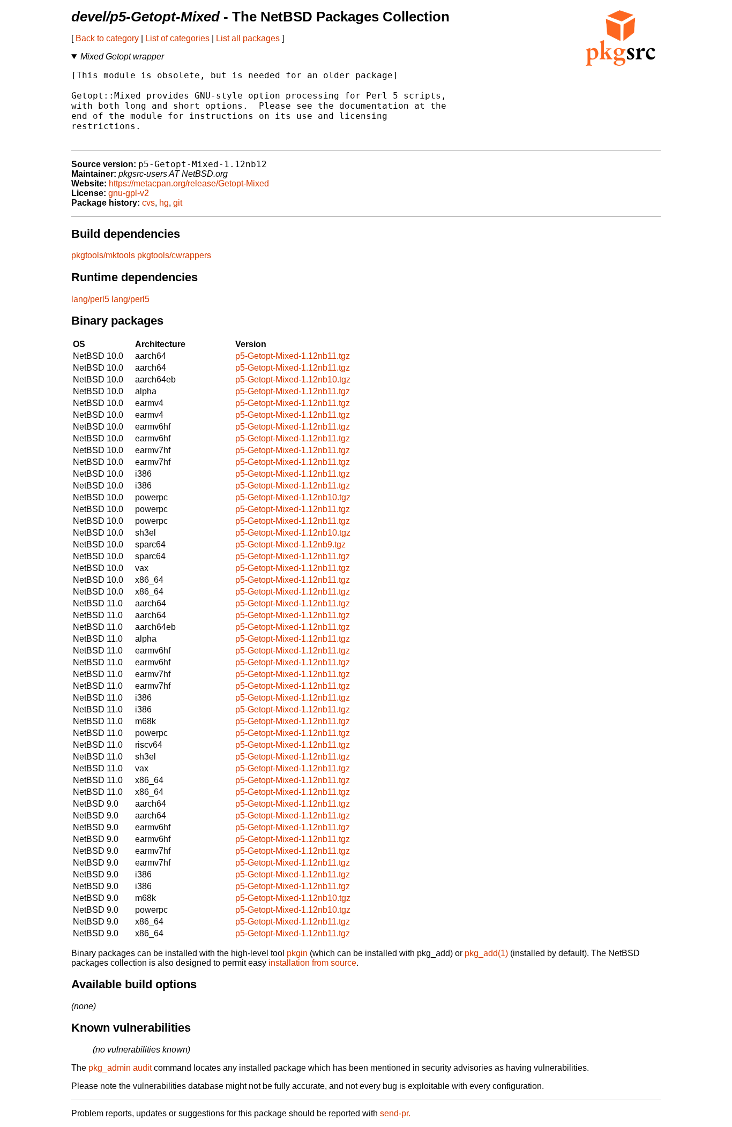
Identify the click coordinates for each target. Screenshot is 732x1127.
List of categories (177, 38)
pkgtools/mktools (103, 255)
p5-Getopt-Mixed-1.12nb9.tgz (290, 544)
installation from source (312, 962)
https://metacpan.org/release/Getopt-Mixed (189, 183)
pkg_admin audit (120, 1067)
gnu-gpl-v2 (128, 193)
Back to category (107, 38)
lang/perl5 (90, 299)
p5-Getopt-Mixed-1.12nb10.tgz (292, 379)
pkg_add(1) (486, 953)
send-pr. (395, 1113)
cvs (148, 202)
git (177, 202)
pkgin (297, 953)
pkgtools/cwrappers (174, 255)
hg (164, 202)
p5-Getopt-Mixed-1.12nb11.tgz (292, 355)
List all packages (248, 38)
